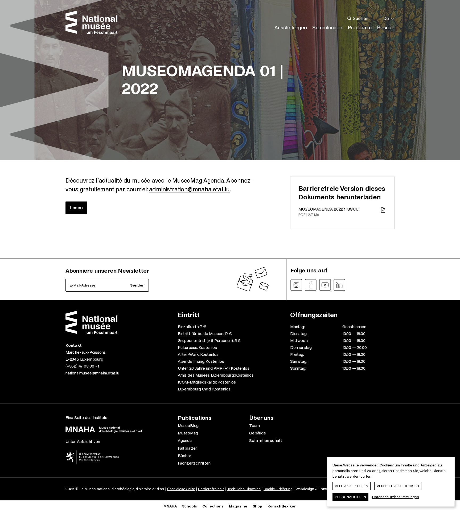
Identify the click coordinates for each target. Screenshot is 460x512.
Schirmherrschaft (265, 440)
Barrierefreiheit (211, 489)
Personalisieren (350, 497)
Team (254, 425)
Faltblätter (187, 448)
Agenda (185, 440)
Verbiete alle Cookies (398, 486)
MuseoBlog (188, 425)
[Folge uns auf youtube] (325, 285)
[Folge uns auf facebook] (311, 285)
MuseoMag (188, 433)
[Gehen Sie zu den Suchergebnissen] (349, 19)
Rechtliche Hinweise (244, 489)
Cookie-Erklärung (278, 489)
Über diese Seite (181, 489)
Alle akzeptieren (351, 486)
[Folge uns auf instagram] (296, 285)
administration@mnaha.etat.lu (189, 189)
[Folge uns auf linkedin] (339, 285)
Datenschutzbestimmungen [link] (395, 497)
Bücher (184, 455)
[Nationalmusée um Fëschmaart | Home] (91, 22)
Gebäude (257, 433)
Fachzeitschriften (194, 463)
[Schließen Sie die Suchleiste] (377, 19)
